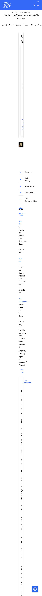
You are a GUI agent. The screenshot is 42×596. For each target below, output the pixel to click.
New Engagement (21, 300)
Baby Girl (20, 260)
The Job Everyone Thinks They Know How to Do (21, 429)
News (11, 25)
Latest (4, 25)
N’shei (33, 25)
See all (22, 371)
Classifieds (22, 192)
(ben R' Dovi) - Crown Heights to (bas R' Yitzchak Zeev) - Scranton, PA (21, 325)
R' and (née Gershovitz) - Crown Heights (21, 240)
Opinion (19, 25)
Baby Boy (20, 223)
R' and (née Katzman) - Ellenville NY (21, 278)
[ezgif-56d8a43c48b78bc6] (21, 144)
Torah (26, 25)
